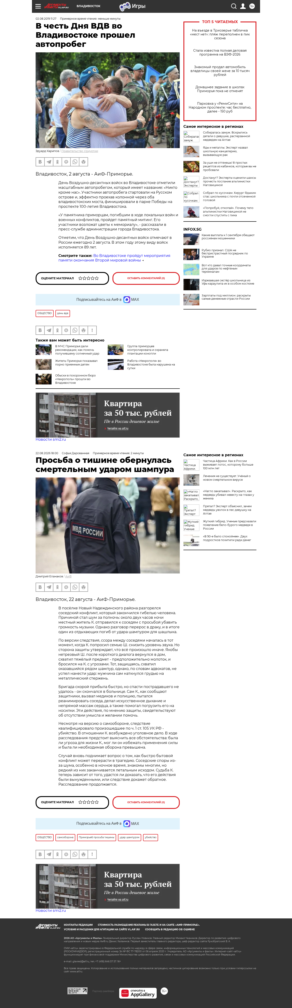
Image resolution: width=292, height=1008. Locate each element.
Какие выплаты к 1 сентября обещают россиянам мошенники (228, 237)
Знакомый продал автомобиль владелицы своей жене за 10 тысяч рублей (220, 71)
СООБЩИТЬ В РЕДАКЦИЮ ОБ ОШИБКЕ (170, 929)
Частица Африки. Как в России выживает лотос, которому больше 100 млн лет (228, 464)
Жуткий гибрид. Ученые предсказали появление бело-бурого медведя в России (229, 525)
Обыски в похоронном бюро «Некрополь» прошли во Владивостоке (75, 379)
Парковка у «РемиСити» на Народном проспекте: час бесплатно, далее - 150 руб (220, 107)
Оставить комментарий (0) (146, 278)
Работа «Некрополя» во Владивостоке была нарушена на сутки (151, 364)
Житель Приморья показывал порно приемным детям (76, 362)
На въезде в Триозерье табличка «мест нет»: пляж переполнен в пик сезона (220, 34)
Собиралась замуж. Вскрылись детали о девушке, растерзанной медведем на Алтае (226, 136)
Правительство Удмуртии (79, 151)
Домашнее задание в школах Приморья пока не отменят (220, 89)
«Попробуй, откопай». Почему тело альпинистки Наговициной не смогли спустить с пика (228, 211)
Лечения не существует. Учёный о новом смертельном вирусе (227, 477)
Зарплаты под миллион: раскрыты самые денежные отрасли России (226, 297)
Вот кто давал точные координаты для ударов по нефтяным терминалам (226, 268)
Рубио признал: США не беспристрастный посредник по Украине (225, 253)
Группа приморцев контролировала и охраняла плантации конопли (147, 349)
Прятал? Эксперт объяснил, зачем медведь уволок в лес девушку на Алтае (227, 509)
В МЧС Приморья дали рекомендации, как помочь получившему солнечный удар (77, 349)
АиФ (68, 576)
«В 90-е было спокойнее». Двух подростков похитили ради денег (227, 538)
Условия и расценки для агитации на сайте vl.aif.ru (102, 929)
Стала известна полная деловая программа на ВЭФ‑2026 (220, 52)
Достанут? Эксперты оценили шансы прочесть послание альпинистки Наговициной (229, 181)
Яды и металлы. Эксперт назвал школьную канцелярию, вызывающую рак (225, 151)
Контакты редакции (78, 924)
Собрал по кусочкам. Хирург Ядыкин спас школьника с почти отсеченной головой (229, 196)
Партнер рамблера (103, 991)
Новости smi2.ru (51, 439)
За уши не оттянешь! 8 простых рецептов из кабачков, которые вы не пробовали (229, 166)
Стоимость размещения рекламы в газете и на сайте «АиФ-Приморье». (149, 924)
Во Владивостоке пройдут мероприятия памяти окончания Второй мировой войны (114, 258)
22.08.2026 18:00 (47, 453)
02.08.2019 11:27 (46, 18)
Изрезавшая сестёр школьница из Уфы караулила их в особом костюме (228, 282)
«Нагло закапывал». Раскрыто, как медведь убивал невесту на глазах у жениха (228, 494)
